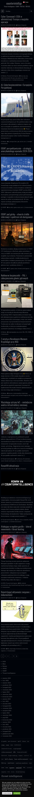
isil (2, 759)
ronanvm (26, 519)
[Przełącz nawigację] (2, 11)
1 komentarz (4, 334)
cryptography (12, 332)
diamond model (22, 752)
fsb (11, 78)
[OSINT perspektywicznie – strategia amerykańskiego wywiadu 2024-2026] (17, 169)
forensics (19, 648)
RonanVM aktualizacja (10, 465)
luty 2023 (5, 701)
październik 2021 (8, 734)
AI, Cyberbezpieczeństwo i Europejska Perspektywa (16, 86)
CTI (9, 268)
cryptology (24, 393)
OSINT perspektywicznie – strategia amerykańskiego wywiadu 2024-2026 (16, 150)
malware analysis (22, 763)
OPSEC (4, 668)
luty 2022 (5, 724)
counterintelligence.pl (17, 3)
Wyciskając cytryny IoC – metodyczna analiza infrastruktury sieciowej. (16, 404)
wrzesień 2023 (7, 690)
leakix (31, 759)
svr (22, 78)
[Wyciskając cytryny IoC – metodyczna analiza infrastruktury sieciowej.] (17, 422)
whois (20, 461)
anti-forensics (12, 741)
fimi (15, 141)
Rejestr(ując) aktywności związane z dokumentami (15, 593)
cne (27, 76)
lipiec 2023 (6, 692)
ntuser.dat (25, 648)
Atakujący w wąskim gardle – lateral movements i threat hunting (16, 528)
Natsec (4, 76)
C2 (16, 459)
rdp (10, 585)
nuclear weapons (23, 395)
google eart (26, 755)
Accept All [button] (16, 793)
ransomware (29, 767)
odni (11, 207)
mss (2, 767)
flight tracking (12, 755)
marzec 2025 (6, 678)
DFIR (3, 583)
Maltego (3, 763)
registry (3, 651)
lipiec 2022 (6, 713)
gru (14, 78)
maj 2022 (5, 717)
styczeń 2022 (6, 727)
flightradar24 (4, 755)
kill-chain (9, 759)
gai (18, 141)
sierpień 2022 (6, 710)
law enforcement (21, 759)
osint (18, 207)
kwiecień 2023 (7, 697)
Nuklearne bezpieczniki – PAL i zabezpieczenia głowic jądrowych (14, 277)
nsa (16, 78)
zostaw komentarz (18, 80)
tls (17, 461)
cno (11, 745)
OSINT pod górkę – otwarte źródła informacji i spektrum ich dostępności (17, 216)
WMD (29, 332)
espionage (13, 648)
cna (24, 76)
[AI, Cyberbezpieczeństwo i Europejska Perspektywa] (17, 105)
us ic (22, 207)
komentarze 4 (5, 270)
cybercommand (5, 78)
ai (8, 141)
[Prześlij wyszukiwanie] (31, 11)
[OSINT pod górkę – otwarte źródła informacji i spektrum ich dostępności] (17, 234)
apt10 (19, 741)
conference (17, 745)
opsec (19, 78)
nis (25, 141)
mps (30, 763)
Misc (4, 664)
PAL (24, 332)
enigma (13, 395)
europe (12, 141)
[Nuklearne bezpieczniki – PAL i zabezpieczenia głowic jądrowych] (17, 296)
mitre (21, 141)
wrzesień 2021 (7, 736)
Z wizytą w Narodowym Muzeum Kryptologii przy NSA (14, 340)
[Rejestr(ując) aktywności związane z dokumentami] (17, 611)
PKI (26, 332)
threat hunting (15, 585)
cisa (21, 76)
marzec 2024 (6, 683)
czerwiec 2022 (7, 715)
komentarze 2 (28, 461)
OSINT (4, 207)
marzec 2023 (6, 699)
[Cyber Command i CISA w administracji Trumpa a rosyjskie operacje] (17, 39)
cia (9, 207)
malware (27, 459)
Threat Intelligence (13, 76)
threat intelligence (23, 268)
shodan (12, 771)
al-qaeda (3, 741)
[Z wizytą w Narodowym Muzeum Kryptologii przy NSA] (17, 359)
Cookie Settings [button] (7, 793)
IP (23, 459)
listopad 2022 (6, 706)
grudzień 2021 (7, 729)
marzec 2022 (6, 722)
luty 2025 (5, 680)
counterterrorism (6, 748)
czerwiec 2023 (7, 694)
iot (30, 755)
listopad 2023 (6, 687)
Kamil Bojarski (22, 25)
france (20, 755)
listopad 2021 (6, 731)
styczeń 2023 (6, 703)
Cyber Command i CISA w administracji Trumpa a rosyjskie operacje (14, 19)
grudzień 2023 (7, 685)
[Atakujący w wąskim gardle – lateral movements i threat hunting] (17, 547)
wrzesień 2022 (7, 708)
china (24, 741)
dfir (20, 583)
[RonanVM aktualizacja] (17, 483)
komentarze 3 (5, 397)
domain (20, 459)
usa (10, 80)
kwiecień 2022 (7, 720)
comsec (10, 393)
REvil (9, 771)
